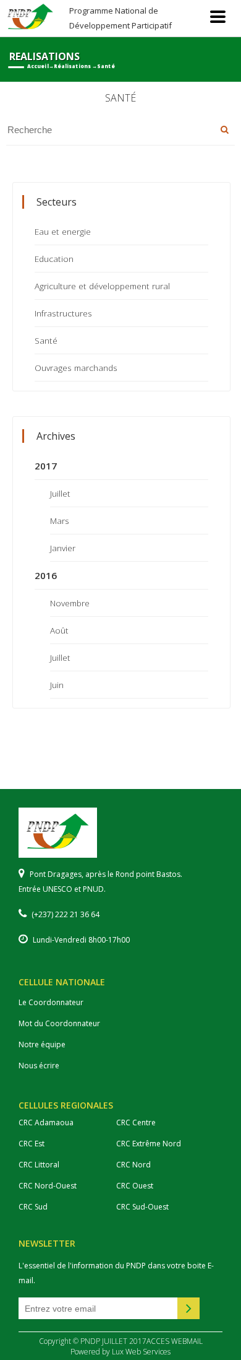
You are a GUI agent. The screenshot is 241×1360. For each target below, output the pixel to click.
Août (59, 630)
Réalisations (72, 66)
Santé (46, 340)
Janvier (62, 548)
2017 (46, 466)
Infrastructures (63, 313)
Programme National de (120, 17)
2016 (46, 575)
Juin (57, 685)
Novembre (70, 603)
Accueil (38, 66)
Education (54, 258)
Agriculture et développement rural (102, 286)
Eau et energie (63, 231)
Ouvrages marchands (76, 367)
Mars (59, 520)
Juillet (60, 493)
